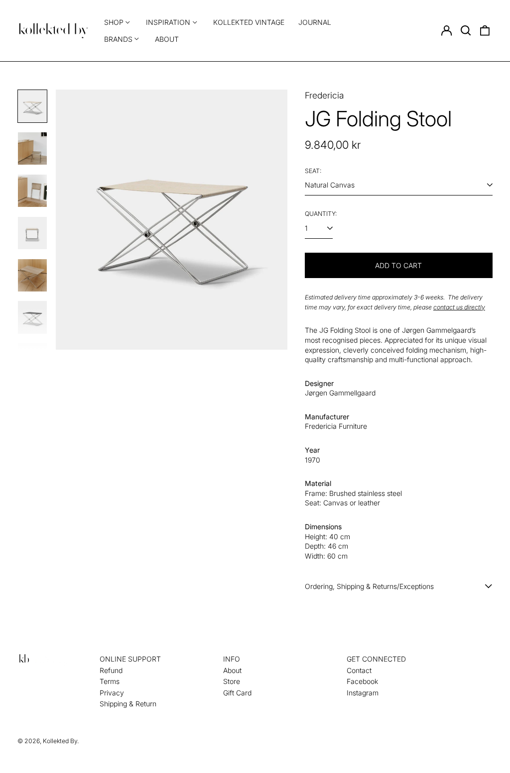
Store (231, 681)
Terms (110, 681)
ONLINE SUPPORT (130, 659)
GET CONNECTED (376, 659)
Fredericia (324, 95)
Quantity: (321, 213)
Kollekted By (60, 741)
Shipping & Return (128, 703)
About (167, 39)
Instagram (363, 692)
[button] (466, 31)
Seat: (313, 171)
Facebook (362, 681)
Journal (314, 22)
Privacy (112, 692)
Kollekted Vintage (248, 22)
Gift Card (237, 692)
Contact (359, 670)
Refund (111, 670)
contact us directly (459, 307)
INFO (231, 659)
